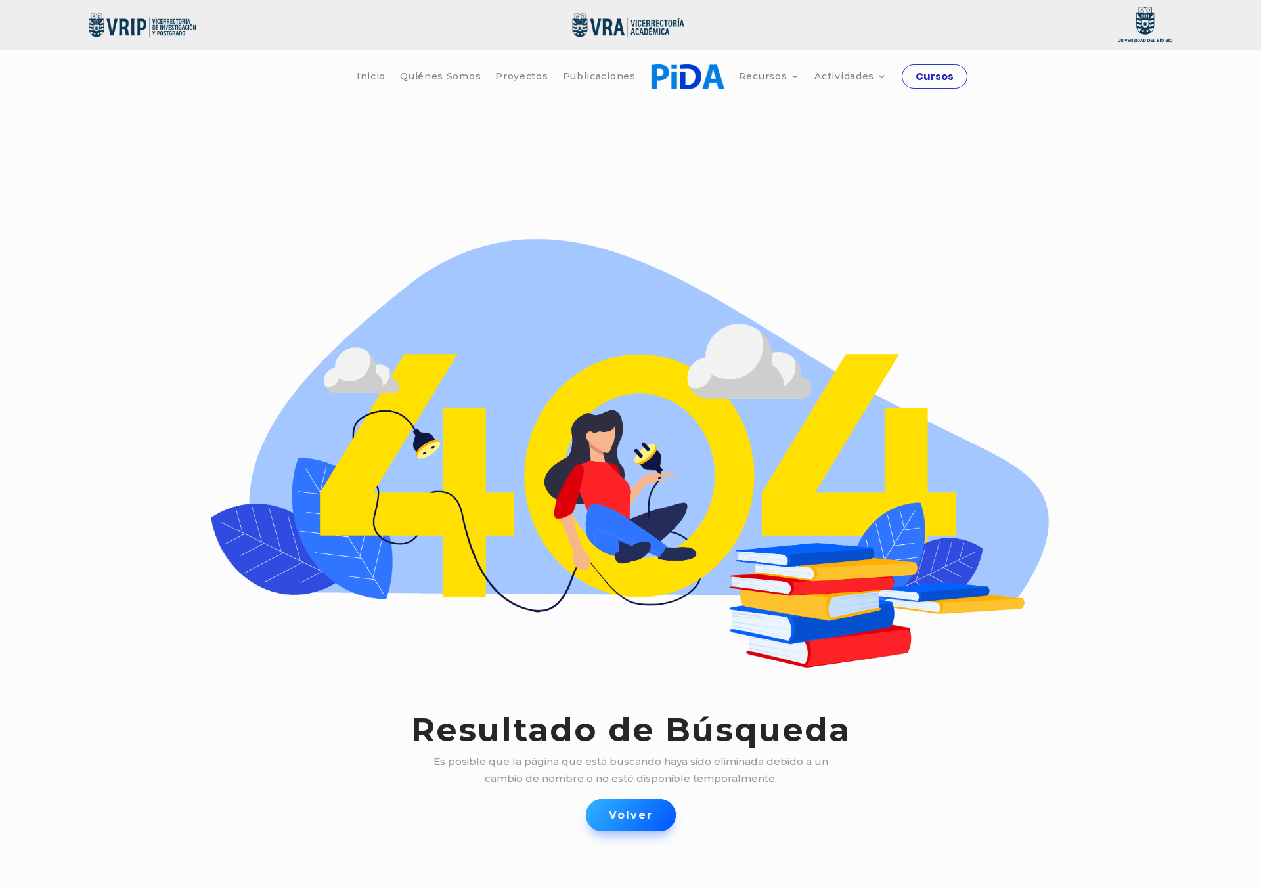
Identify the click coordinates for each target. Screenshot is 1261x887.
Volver (631, 815)
